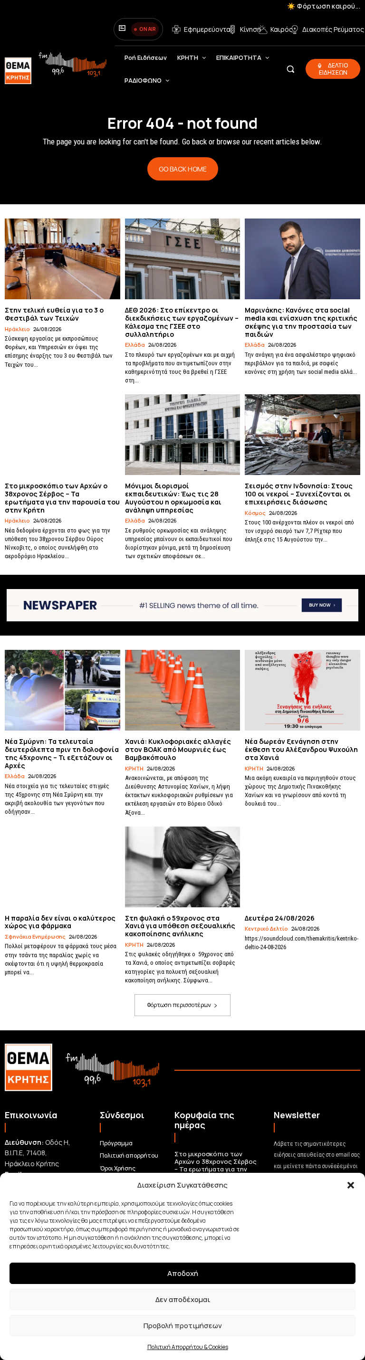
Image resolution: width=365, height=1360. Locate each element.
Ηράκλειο (17, 329)
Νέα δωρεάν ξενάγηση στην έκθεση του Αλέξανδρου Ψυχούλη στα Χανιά (301, 749)
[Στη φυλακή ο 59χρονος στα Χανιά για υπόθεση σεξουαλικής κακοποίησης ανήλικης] (182, 867)
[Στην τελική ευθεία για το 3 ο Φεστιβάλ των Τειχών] (62, 259)
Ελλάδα (135, 345)
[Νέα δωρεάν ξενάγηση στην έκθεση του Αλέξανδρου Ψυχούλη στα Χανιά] (302, 690)
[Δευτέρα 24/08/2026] (302, 867)
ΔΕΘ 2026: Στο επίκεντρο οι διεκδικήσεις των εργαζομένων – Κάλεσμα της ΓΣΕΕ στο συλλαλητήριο (182, 321)
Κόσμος (255, 513)
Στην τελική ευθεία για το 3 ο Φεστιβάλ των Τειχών (54, 314)
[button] (350, 1185)
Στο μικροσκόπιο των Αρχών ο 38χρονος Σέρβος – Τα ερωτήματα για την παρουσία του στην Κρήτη (62, 497)
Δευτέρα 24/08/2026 (280, 918)
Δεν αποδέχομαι (182, 1299)
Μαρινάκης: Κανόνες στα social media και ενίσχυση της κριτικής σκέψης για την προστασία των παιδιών (301, 321)
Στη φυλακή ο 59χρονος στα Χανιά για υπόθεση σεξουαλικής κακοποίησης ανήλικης (180, 926)
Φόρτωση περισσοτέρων (179, 1005)
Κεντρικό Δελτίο (266, 928)
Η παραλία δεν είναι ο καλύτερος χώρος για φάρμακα (60, 922)
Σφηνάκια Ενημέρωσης (35, 936)
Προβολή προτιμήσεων (183, 1326)
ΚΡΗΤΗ (134, 768)
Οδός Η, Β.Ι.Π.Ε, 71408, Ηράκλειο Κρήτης (37, 1153)
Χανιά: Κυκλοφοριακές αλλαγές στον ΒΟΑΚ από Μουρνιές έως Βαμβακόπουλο (178, 749)
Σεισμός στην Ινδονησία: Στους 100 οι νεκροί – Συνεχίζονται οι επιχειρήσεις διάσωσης (299, 493)
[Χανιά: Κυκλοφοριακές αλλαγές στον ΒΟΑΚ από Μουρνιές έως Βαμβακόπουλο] (182, 690)
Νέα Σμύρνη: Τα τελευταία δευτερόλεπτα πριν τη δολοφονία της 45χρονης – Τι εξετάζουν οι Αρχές (62, 753)
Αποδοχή (182, 1273)
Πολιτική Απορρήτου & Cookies (187, 1347)
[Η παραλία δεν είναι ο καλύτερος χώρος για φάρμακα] (62, 867)
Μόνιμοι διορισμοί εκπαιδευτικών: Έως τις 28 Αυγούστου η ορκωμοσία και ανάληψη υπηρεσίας (173, 497)
